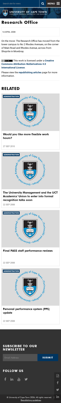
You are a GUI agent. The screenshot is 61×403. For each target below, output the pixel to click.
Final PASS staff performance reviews (28, 250)
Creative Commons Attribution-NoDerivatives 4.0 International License (27, 64)
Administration (11, 96)
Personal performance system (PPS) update (26, 310)
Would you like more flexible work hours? (26, 136)
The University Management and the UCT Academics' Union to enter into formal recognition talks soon (30, 196)
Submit (47, 357)
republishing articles (30, 72)
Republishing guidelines (31, 400)
